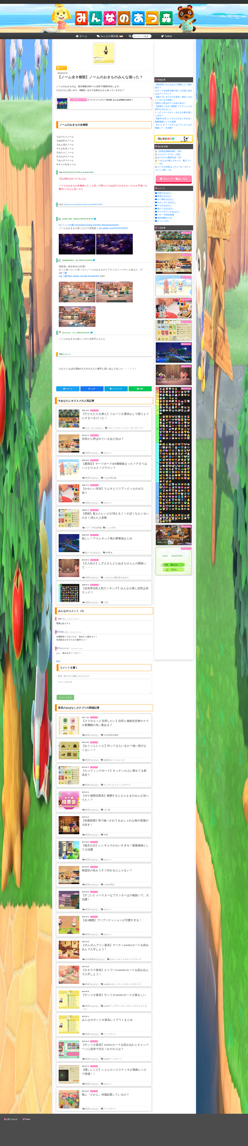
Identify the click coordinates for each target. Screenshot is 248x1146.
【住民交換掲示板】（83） (170, 151)
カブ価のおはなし (166, 199)
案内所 (117, 577)
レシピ (109, 528)
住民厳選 (108, 735)
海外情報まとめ (165, 218)
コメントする (65, 697)
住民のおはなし (92, 453)
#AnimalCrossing (83, 225)
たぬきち (125, 577)
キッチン (108, 785)
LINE (141, 389)
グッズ (125, 1006)
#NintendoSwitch (110, 225)
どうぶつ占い (164, 221)
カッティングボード (121, 785)
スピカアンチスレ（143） (170, 154)
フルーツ (112, 428)
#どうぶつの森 (66, 225)
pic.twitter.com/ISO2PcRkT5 (113, 228)
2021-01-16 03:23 (86, 219)
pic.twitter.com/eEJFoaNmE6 (84, 276)
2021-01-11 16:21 (83, 333)
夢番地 (109, 553)
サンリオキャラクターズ (129, 959)
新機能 (115, 735)
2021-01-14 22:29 (85, 260)
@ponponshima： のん (70, 260)
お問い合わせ (11, 1119)
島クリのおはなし (93, 553)
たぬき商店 (109, 478)
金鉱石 (107, 760)
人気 (106, 602)
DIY (114, 528)
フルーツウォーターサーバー (129, 428)
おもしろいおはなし (94, 428)
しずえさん (109, 577)
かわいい (108, 453)
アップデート (116, 1006)
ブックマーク (117, 389)
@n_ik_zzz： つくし (69, 333)
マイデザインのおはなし (169, 212)
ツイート (69, 389)
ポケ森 (107, 810)
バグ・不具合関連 (93, 528)
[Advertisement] (173, 58)
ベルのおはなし (165, 205)
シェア (92, 389)
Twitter (27, 1119)
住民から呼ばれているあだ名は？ (170, 103)
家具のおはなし (92, 478)
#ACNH (97, 225)
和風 (106, 835)
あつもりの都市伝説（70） (170, 157)
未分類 (88, 959)
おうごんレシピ (117, 760)
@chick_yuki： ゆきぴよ (71, 219)
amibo (107, 984)
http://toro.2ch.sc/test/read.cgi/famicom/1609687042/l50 (83, 204)
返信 (58, 632)
